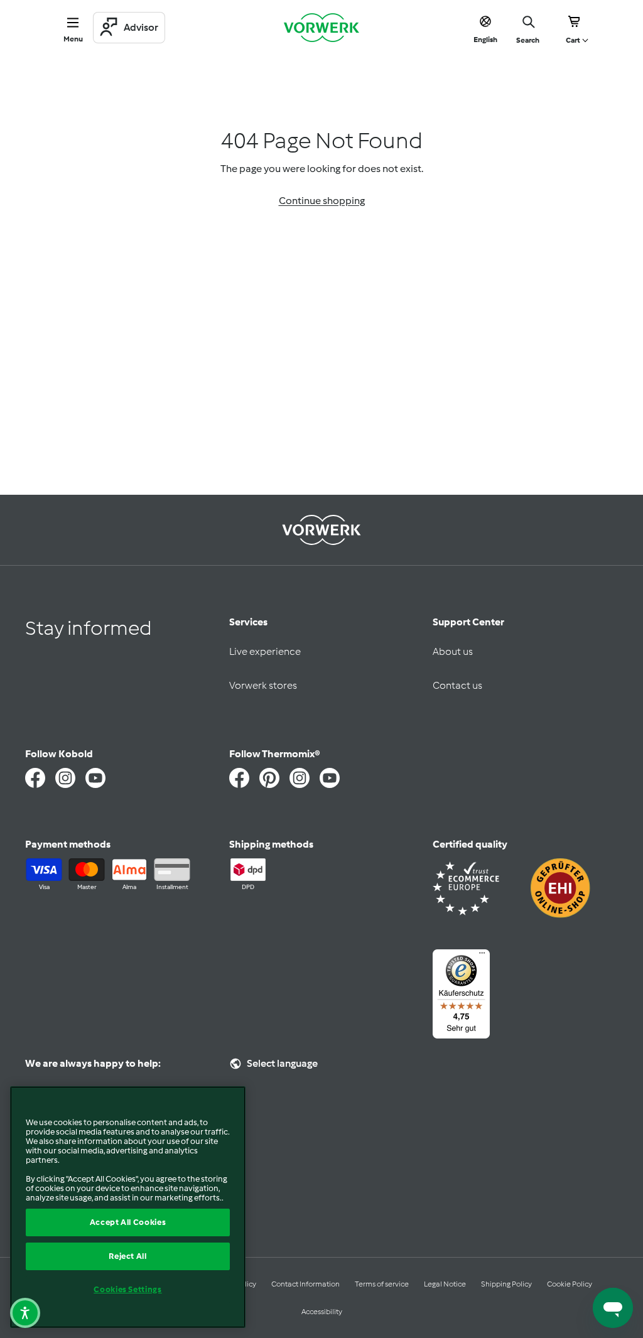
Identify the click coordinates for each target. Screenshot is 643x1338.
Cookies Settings (128, 1289)
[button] (25, 1313)
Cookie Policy (569, 1284)
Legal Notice (445, 1284)
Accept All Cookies (128, 1222)
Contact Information (305, 1284)
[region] (128, 1207)
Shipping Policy (506, 1284)
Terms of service (382, 1284)
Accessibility (321, 1311)
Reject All (128, 1256)
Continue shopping (322, 201)
